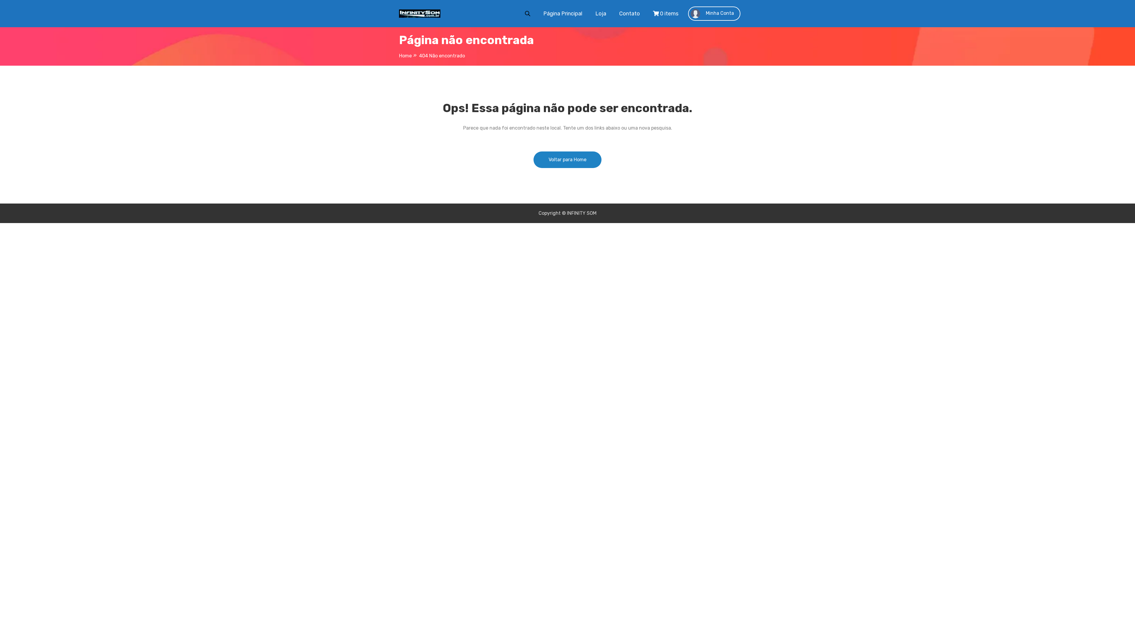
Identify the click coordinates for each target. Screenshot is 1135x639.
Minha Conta (719, 13)
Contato (629, 13)
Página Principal (562, 13)
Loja (600, 13)
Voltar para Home (567, 159)
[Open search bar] (527, 13)
